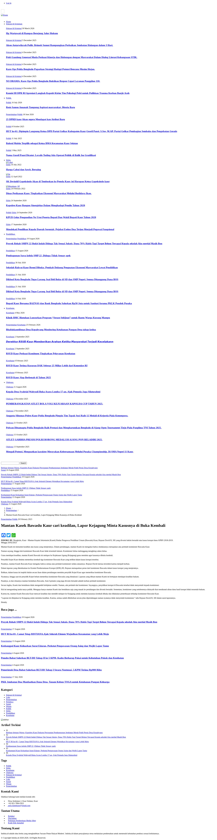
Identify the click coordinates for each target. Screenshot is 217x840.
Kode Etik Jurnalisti (16, 823)
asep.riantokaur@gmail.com (19, 806)
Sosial (3, 470)
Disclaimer (12, 818)
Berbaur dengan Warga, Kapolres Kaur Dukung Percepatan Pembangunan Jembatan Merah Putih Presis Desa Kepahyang (54, 733)
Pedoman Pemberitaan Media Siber (22, 821)
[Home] (4, 15)
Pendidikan (10, 234)
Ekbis (8, 160)
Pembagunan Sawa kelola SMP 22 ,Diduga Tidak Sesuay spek (31, 746)
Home (8, 22)
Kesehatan (10, 308)
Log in (8, 3)
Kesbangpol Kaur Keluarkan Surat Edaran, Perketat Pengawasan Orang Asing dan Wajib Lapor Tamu (46, 751)
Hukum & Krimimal (14, 24)
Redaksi (11, 816)
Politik (9, 98)
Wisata (8, 706)
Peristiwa (9, 702)
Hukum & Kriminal (14, 28)
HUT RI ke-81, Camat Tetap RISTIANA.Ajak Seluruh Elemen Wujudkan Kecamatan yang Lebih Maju (47, 742)
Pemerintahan (11, 114)
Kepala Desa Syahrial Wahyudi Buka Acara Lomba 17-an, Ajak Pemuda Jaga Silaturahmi (41, 755)
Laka (8, 697)
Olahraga (10, 382)
